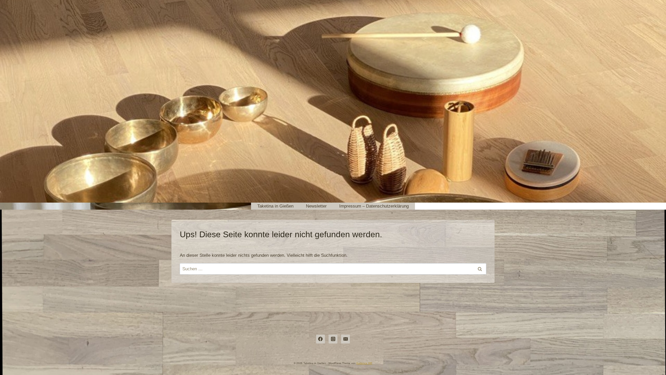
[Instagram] (333, 339)
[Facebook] (320, 339)
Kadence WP (364, 363)
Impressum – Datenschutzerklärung (374, 206)
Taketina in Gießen (275, 206)
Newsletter (316, 206)
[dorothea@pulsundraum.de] (345, 339)
